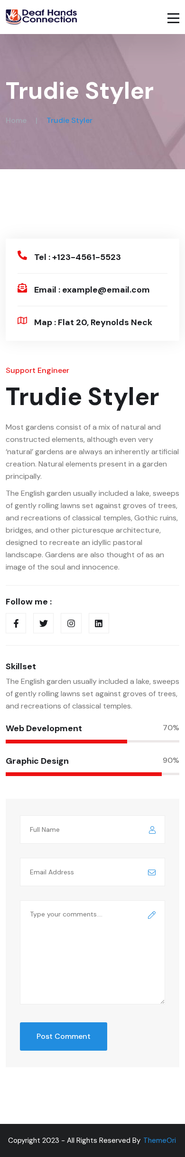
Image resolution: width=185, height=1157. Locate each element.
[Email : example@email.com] (22, 288)
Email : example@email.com (92, 289)
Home (16, 120)
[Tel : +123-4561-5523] (22, 255)
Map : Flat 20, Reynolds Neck (93, 322)
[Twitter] (43, 623)
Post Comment (64, 1036)
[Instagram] (71, 623)
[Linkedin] (99, 623)
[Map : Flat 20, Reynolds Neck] (22, 320)
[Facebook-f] (16, 623)
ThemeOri (159, 1140)
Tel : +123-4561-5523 (77, 257)
